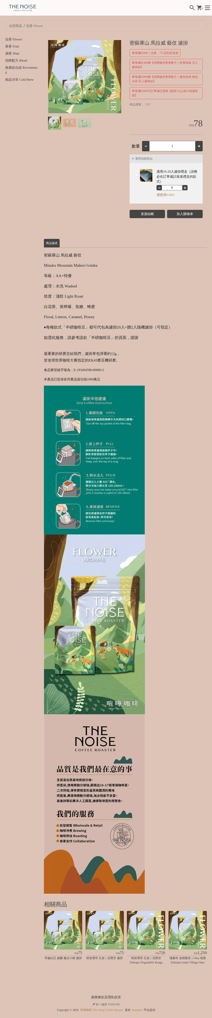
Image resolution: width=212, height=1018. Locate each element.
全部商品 (15, 26)
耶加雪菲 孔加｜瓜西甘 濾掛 (104, 958)
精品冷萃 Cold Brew (19, 79)
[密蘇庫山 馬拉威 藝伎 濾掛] (84, 76)
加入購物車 (185, 214)
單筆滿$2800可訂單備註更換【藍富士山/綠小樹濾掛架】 (165, 93)
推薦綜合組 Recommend (21, 70)
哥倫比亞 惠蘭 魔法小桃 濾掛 (63, 958)
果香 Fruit (12, 46)
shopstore (137, 1010)
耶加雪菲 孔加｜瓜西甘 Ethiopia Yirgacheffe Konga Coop (146, 962)
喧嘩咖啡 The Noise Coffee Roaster (101, 1010)
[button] (116, 76)
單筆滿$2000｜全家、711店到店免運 (155, 53)
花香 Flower (34, 26)
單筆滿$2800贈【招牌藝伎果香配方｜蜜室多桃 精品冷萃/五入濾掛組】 (165, 79)
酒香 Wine (12, 53)
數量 (136, 146)
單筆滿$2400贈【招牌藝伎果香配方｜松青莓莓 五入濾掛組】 (165, 65)
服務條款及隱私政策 (106, 997)
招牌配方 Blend (16, 60)
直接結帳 (147, 214)
